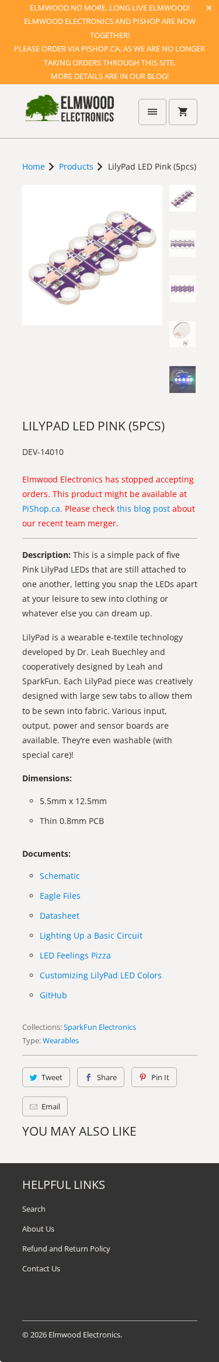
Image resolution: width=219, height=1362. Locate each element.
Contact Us (41, 1268)
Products (76, 166)
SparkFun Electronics (100, 1027)
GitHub (53, 995)
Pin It (160, 1077)
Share (107, 1077)
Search (34, 1209)
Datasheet (59, 915)
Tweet (51, 1077)
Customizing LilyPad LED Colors (101, 975)
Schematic (60, 875)
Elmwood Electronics (84, 1334)
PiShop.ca (41, 508)
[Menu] (152, 112)
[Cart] (183, 112)
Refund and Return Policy (66, 1248)
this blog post (143, 508)
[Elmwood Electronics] (69, 115)
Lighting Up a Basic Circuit (91, 935)
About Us (38, 1228)
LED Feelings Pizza (75, 955)
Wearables (61, 1040)
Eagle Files (60, 895)
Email (50, 1106)
